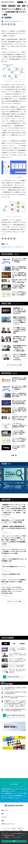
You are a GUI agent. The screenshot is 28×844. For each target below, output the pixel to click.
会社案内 (14, 828)
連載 (3, 820)
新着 (3, 813)
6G (23, 5)
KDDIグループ (8, 17)
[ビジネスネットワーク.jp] (8, 2)
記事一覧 (14, 455)
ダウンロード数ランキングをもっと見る (15, 716)
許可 (14, 841)
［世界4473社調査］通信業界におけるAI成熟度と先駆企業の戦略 (15, 692)
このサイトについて (6, 828)
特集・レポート (5, 810)
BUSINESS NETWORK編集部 (11, 21)
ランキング (4, 817)
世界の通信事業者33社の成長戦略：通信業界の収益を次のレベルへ (15, 688)
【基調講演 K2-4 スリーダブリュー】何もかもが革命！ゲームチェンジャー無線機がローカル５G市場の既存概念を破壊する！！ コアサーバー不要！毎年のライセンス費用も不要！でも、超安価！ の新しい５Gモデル (15, 703)
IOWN (4, 5)
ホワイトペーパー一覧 (14, 601)
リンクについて (14, 830)
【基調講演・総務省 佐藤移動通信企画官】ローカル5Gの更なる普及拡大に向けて (15, 710)
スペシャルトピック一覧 (14, 365)
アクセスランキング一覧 (12, 676)
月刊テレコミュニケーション (8, 823)
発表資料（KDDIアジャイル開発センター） (13, 246)
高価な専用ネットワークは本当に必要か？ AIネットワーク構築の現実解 (15, 697)
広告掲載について (21, 828)
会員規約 (21, 830)
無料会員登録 (20, 2)
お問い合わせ (6, 830)
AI (18, 5)
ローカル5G (11, 5)
